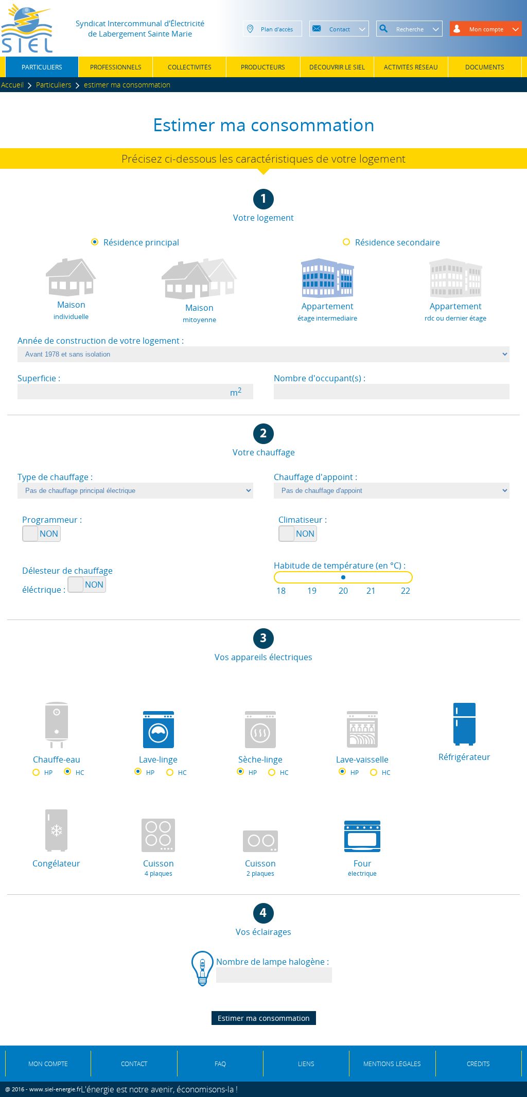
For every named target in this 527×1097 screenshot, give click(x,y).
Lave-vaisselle (362, 759)
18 (281, 590)
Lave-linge (158, 759)
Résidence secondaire (397, 242)
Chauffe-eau (56, 759)
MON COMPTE (48, 1063)
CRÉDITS (478, 1063)
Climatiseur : (302, 519)
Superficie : (38, 378)
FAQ (220, 1063)
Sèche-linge (260, 759)
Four (362, 868)
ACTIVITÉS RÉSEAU (411, 67)
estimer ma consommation (127, 85)
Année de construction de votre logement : (100, 340)
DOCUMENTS (484, 67)
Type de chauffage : (55, 477)
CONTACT (134, 1063)
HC (80, 772)
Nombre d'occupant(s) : (319, 378)
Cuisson (158, 868)
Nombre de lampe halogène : (272, 961)
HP (48, 772)
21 (371, 590)
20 (343, 590)
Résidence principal (141, 242)
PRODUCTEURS (263, 67)
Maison (71, 310)
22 (405, 590)
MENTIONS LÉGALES (392, 1063)
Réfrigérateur (464, 757)
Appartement (327, 311)
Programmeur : (52, 519)
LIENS (306, 1063)
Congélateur (56, 863)
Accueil (12, 85)
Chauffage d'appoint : (315, 477)
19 (312, 590)
